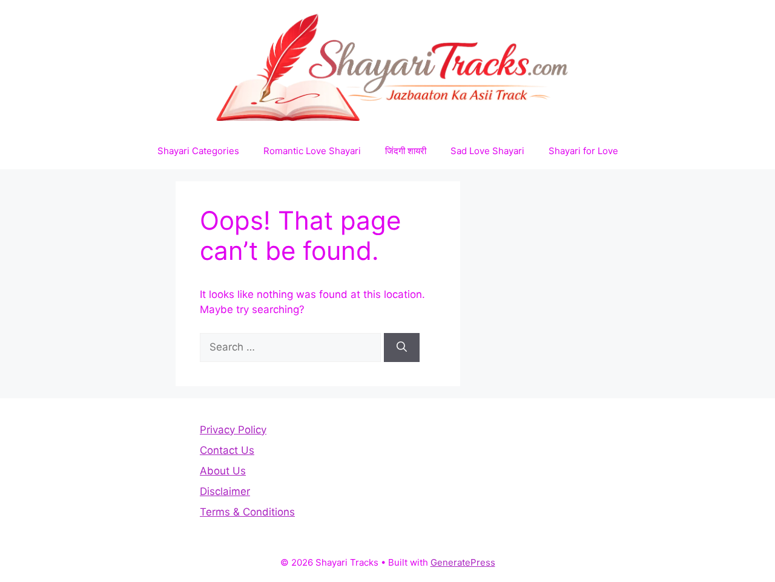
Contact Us (227, 450)
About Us (223, 471)
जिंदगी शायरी (405, 151)
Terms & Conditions (247, 512)
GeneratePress (462, 562)
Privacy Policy (233, 430)
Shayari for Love (583, 151)
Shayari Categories (198, 151)
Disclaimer (225, 491)
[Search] (402, 347)
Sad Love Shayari (487, 151)
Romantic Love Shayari (312, 151)
